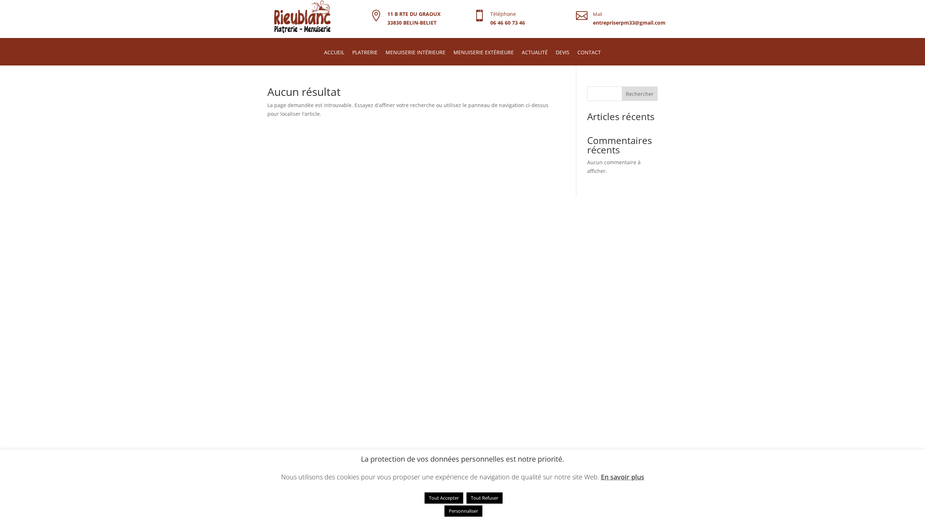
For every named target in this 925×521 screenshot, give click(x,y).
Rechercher (640, 93)
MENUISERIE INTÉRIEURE (416, 53)
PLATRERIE (365, 53)
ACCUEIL (334, 53)
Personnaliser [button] (463, 511)
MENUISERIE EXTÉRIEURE (483, 53)
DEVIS (562, 53)
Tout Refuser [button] (484, 498)
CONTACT (589, 53)
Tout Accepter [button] (444, 498)
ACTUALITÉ (535, 53)
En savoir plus (622, 477)
